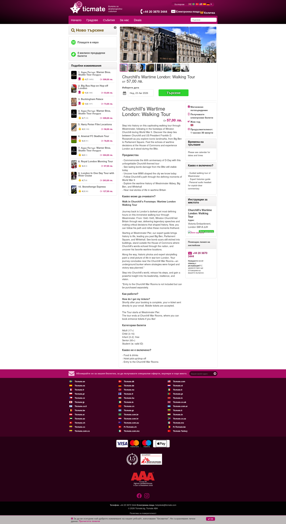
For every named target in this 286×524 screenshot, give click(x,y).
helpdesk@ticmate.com (165, 505)
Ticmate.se (80, 381)
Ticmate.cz (80, 397)
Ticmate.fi (128, 393)
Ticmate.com (179, 381)
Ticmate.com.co (82, 430)
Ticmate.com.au (131, 422)
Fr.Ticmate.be (179, 426)
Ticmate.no (129, 389)
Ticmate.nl (178, 385)
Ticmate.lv (178, 397)
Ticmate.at (80, 414)
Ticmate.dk (129, 381)
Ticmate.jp (79, 402)
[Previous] (141, 45)
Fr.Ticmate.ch (130, 426)
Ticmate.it (177, 389)
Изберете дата (130, 87)
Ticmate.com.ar (180, 406)
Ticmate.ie (129, 402)
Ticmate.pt (178, 393)
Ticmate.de (129, 385)
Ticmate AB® (152, 508)
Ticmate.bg (140, 508)
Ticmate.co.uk (179, 402)
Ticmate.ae (80, 418)
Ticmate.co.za (179, 418)
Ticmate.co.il (81, 406)
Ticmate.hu (129, 397)
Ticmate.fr (79, 389)
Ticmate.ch (80, 422)
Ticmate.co (80, 426)
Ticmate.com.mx (132, 430)
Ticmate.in (178, 414)
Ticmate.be (80, 410)
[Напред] (194, 45)
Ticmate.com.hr (131, 418)
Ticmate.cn (129, 406)
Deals (138, 20)
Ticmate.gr (129, 410)
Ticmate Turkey (180, 430)
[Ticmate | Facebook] (139, 495)
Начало (76, 20)
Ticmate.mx (178, 422)
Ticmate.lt (177, 410)
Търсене (174, 92)
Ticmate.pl (79, 393)
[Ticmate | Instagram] (146, 495)
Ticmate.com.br (131, 414)
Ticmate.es (80, 385)
